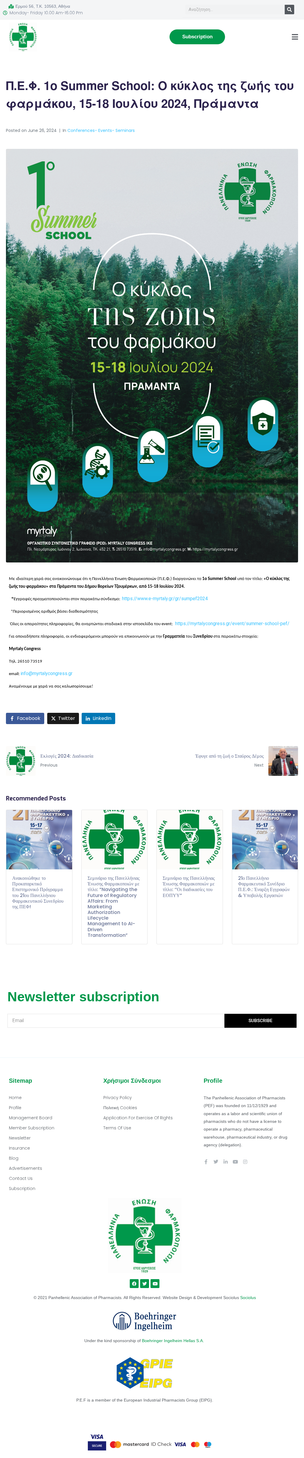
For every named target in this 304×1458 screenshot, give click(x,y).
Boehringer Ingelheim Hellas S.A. (173, 1340)
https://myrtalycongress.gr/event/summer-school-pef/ (234, 623)
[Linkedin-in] (225, 1161)
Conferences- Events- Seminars (101, 130)
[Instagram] (245, 1161)
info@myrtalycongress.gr (46, 673)
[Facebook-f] (206, 1161)
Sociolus (248, 1297)
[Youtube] (235, 1161)
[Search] (289, 9)
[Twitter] (215, 1161)
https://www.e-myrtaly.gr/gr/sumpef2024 (165, 598)
